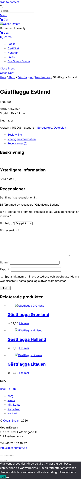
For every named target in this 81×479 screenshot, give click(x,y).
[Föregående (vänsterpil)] (1, 460)
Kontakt (12, 413)
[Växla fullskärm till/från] (5, 455)
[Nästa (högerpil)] (5, 460)
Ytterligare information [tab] (22, 139)
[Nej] (7, 477)
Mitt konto (14, 404)
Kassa (11, 400)
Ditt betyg (7, 223)
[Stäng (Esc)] (12, 455)
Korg (10, 396)
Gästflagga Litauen (27, 364)
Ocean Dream (11, 420)
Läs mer (24, 323)
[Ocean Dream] (10, 24)
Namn (5, 262)
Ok (3, 476)
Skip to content (9, 2)
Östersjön (60, 127)
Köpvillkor (14, 409)
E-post (5, 269)
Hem (3, 77)
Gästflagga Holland (27, 339)
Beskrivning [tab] (15, 134)
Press (11, 57)
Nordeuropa (42, 77)
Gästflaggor (25, 77)
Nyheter (13, 52)
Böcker (12, 44)
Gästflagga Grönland (28, 314)
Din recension (9, 230)
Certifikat (13, 48)
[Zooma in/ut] (1, 455)
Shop (11, 77)
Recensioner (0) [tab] (17, 143)
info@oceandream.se (13, 448)
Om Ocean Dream (19, 61)
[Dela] (9, 455)
